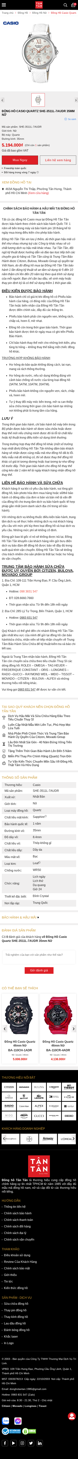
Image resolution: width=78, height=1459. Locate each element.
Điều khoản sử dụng (17, 1255)
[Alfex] (39, 1106)
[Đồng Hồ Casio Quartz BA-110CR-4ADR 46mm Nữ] (20, 1032)
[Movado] (24, 1087)
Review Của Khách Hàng (20, 1261)
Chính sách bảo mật (17, 1268)
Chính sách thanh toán (18, 1219)
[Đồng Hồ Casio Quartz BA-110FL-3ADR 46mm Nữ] (58, 1032)
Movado (17, 1405)
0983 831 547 (19, 1394)
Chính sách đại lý (15, 1233)
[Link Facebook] (5, 1444)
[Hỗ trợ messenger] (18, 1421)
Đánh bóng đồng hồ (17, 1330)
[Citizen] (9, 1087)
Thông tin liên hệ (15, 1206)
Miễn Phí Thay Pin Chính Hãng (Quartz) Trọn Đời (39, 756)
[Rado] (9, 1106)
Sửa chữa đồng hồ (16, 1303)
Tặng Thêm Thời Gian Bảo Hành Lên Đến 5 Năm (39, 751)
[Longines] (54, 1087)
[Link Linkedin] (40, 1444)
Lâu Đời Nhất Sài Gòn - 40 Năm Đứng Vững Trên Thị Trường (40, 744)
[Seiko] (69, 1116)
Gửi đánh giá (39, 970)
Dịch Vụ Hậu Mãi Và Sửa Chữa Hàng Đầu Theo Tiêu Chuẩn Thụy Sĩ (39, 717)
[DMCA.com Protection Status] (29, 1434)
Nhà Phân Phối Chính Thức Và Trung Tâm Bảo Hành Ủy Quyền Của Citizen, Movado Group (38, 735)
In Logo (9, 1343)
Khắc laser (11, 1336)
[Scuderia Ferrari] (24, 1096)
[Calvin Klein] (24, 1106)
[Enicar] (24, 1116)
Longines (30, 1405)
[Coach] (69, 1096)
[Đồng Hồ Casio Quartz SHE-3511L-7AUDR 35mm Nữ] (39, 89)
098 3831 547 (29, 591)
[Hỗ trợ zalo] (5, 1421)
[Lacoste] (39, 1096)
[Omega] (9, 1096)
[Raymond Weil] (54, 1116)
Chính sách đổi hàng (17, 1226)
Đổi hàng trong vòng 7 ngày (20, 172)
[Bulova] (39, 1087)
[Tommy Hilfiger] (54, 1096)
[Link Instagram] (22, 1444)
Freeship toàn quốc (15, 168)
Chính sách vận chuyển (19, 1239)
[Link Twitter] (31, 1444)
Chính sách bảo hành (18, 1213)
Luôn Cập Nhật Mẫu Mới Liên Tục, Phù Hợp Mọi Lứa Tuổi (39, 726)
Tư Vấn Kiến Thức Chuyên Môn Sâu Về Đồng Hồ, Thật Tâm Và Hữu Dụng (40, 763)
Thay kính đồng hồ (16, 1316)
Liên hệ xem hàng (58, 160)
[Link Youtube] (13, 1444)
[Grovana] (54, 1106)
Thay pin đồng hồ (15, 1310)
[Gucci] (39, 1116)
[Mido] (9, 1116)
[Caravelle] (69, 1106)
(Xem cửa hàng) (38, 193)
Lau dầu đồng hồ (15, 1323)
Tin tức (8, 1281)
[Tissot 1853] (69, 1087)
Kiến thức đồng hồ (16, 1288)
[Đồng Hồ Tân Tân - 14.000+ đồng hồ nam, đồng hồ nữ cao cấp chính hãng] (39, 5)
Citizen (6, 1405)
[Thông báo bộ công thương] (11, 1434)
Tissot (42, 1405)
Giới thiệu (10, 1274)
